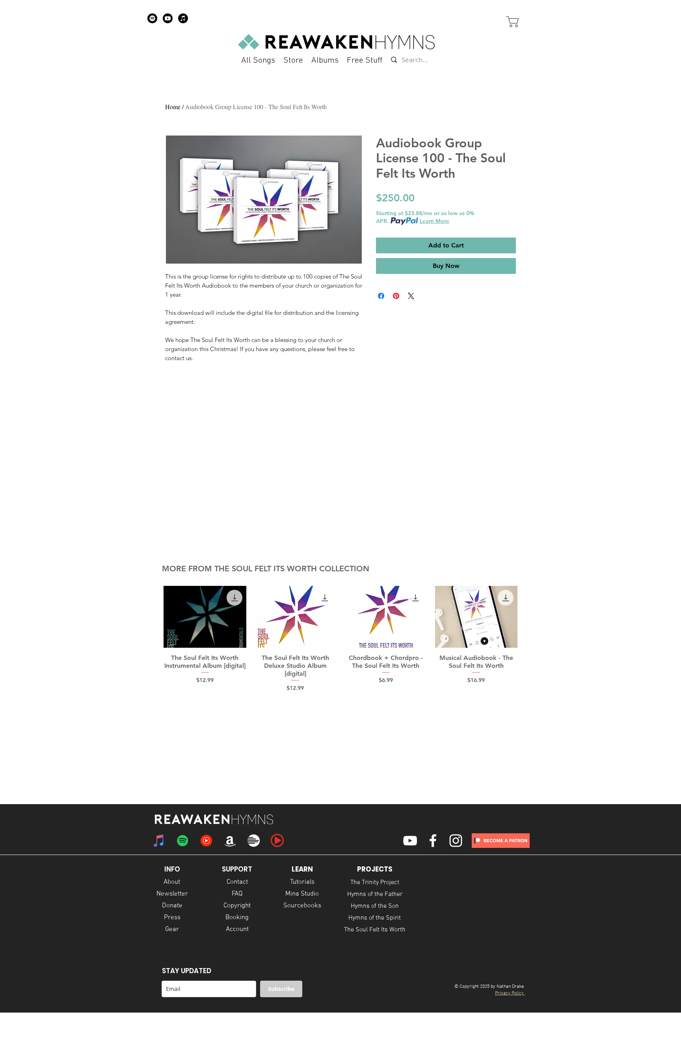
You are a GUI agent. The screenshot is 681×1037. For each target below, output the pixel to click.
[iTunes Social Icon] (159, 840)
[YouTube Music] (206, 840)
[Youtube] (168, 18)
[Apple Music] (183, 18)
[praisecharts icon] (277, 840)
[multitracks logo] (253, 840)
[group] (340, 639)
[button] (364, 60)
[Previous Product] (152, 616)
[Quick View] (205, 617)
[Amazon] (229, 840)
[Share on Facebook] (381, 296)
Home (172, 106)
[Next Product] (529, 616)
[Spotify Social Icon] (182, 840)
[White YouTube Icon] (410, 840)
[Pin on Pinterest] (396, 296)
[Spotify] (152, 18)
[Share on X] (411, 296)
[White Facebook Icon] (432, 840)
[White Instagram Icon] (455, 840)
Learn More (434, 221)
